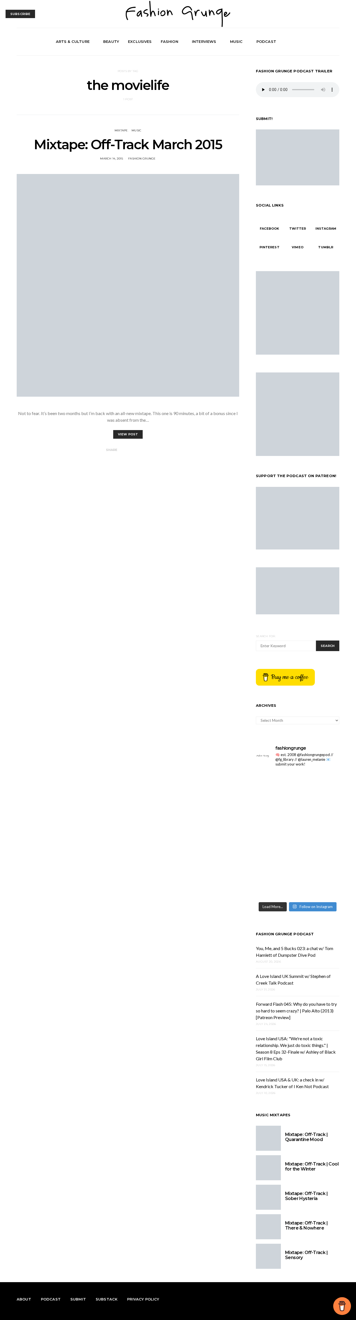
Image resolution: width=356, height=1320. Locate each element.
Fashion (169, 41)
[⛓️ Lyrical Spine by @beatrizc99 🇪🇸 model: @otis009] (319, 886)
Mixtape (121, 130)
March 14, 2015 (111, 158)
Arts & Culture (73, 41)
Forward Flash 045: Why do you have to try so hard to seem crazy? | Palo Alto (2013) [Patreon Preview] (296, 1010)
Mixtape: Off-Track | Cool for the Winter (311, 1166)
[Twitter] (323, 42)
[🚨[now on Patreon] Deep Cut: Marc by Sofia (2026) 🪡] (319, 860)
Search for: (266, 636)
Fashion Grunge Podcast (285, 934)
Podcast (266, 41)
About (24, 1299)
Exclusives (140, 41)
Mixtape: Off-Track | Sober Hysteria (306, 1196)
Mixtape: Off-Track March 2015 (128, 144)
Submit (78, 1299)
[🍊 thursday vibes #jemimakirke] (319, 810)
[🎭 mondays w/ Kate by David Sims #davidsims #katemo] (276, 784)
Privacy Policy (143, 1299)
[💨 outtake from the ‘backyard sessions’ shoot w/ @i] (319, 835)
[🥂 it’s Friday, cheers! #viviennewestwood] (319, 784)
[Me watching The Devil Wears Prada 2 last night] (276, 835)
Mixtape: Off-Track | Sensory (306, 1255)
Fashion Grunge (142, 158)
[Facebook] (316, 42)
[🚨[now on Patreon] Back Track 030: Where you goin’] (276, 860)
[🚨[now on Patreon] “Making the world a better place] (276, 886)
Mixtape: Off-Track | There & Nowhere (306, 1225)
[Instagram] (329, 42)
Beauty (111, 41)
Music (236, 41)
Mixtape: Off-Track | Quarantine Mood (306, 1137)
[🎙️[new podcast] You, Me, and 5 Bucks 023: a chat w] (276, 810)
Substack (106, 1299)
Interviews (204, 41)
